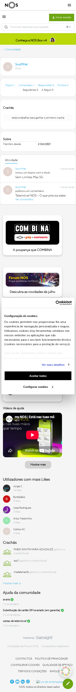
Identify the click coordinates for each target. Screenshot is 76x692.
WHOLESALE (57, 671)
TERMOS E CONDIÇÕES (32, 671)
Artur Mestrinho (22, 518)
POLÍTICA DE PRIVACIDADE (51, 658)
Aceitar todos (38, 375)
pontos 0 (63, 85)
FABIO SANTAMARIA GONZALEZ (33, 549)
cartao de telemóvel (14, 621)
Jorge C (17, 486)
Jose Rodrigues (22, 508)
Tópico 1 (10, 85)
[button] (4, 18)
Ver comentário (24, 199)
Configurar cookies (36, 386)
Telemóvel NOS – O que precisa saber (40, 195)
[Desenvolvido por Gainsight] (38, 639)
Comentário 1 (26, 85)
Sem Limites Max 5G (29, 177)
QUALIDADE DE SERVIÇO (57, 665)
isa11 (16, 561)
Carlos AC (19, 529)
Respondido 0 (46, 85)
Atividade (11, 160)
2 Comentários (11, 615)
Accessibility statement (55, 646)
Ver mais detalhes (53, 364)
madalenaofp (21, 572)
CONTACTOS (23, 658)
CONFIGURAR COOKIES (25, 665)
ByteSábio (19, 497)
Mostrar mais (38, 464)
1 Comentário (11, 604)
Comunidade (13, 49)
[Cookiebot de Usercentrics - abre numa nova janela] (55, 302)
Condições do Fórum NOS (23, 646)
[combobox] (38, 27)
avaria (6, 599)
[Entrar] (6, 27)
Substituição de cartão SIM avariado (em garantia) (31, 610)
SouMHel (21, 64)
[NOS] (11, 5)
